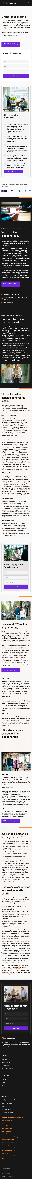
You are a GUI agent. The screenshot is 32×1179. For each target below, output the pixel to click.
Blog (2, 1086)
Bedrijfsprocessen (7, 1068)
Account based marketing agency (11, 1137)
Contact (3, 1089)
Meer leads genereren (7, 1145)
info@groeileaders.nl (8, 1100)
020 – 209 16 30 (6, 1103)
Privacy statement (5, 1173)
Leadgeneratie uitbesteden (9, 1142)
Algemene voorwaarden (7, 1176)
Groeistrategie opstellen (8, 1150)
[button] (28, 3)
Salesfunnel (4, 1153)
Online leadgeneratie (7, 1128)
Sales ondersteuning (7, 1131)
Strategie (4, 1059)
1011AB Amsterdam (7, 1112)
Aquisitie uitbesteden (7, 1139)
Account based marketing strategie (11, 1148)
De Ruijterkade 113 (7, 1109)
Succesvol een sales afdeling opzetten (12, 1117)
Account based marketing (8, 1156)
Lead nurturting (5, 1123)
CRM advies (4, 1159)
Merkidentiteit (5, 1062)
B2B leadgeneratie (6, 1120)
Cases (3, 1082)
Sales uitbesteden (6, 1134)
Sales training (5, 1126)
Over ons (4, 1079)
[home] (9, 3)
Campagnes (5, 1065)
